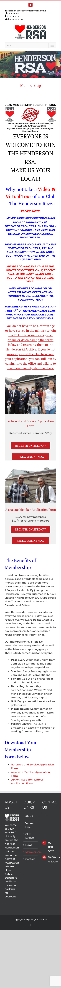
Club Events (29, 836)
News (28, 844)
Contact (30, 859)
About (29, 816)
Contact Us (12, 16)
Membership (15, 19)
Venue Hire (29, 825)
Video (44, 189)
